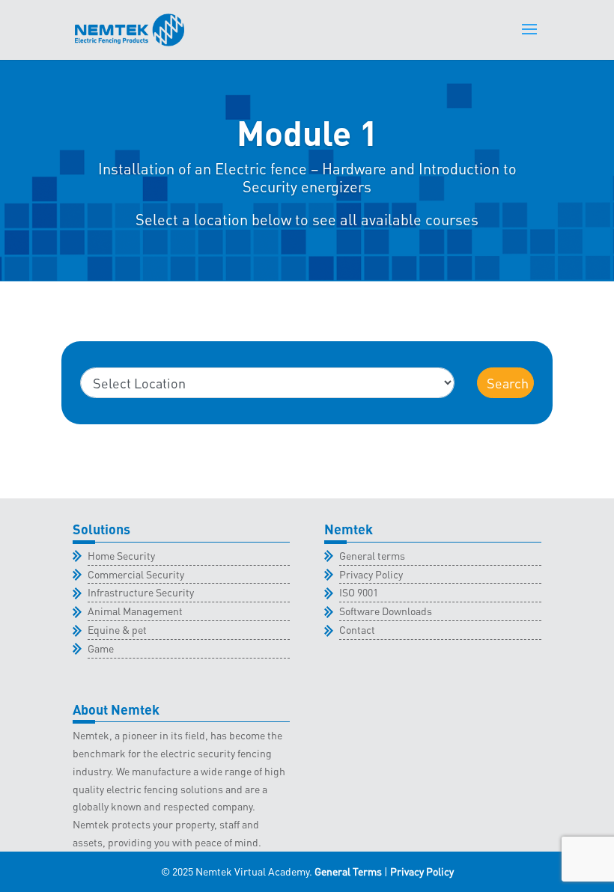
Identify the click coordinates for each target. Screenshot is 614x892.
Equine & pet (117, 629)
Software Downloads (385, 610)
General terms (372, 555)
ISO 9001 (358, 592)
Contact (357, 629)
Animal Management (135, 610)
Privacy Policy (371, 574)
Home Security (121, 555)
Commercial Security (136, 574)
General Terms (348, 871)
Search (508, 382)
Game (101, 648)
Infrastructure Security (141, 592)
